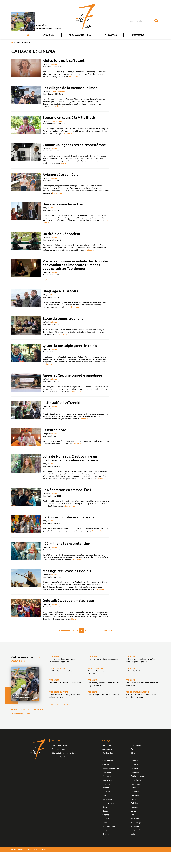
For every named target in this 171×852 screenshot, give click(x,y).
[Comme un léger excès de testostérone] (26, 153)
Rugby (105, 811)
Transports (106, 830)
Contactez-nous (58, 749)
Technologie (136, 822)
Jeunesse (135, 791)
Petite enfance (108, 803)
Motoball (135, 795)
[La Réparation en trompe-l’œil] (26, 497)
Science (105, 814)
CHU (133, 753)
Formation (135, 784)
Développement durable (112, 768)
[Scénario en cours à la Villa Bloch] (26, 125)
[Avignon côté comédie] (26, 183)
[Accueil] (28, 35)
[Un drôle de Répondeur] (26, 241)
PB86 (133, 799)
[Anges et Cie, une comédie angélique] (26, 382)
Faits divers (136, 780)
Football (106, 784)
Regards (111, 35)
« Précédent (64, 630)
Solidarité (135, 818)
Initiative (106, 791)
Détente (134, 764)
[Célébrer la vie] (26, 437)
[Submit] (156, 21)
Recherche (107, 807)
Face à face (107, 780)
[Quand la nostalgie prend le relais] (26, 354)
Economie (137, 35)
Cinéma (54, 64)
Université (135, 830)
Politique (135, 803)
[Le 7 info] (85, 16)
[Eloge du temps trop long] (26, 325)
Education (135, 772)
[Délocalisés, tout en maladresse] (26, 609)
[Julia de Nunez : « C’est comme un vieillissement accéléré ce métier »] (26, 467)
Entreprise (106, 776)
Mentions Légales (59, 756)
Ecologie (134, 768)
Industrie (135, 787)
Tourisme (135, 826)
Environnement (137, 776)
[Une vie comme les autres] (26, 213)
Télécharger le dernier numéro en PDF (28, 709)
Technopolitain (79, 35)
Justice (105, 795)
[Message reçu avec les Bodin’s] (26, 579)
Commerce (135, 756)
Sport (104, 822)
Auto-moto (107, 749)
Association (136, 745)
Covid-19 (135, 760)
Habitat (105, 787)
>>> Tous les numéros (59, 704)
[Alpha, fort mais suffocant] (26, 68)
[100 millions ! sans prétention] (26, 551)
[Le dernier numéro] (23, 21)
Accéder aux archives (21, 713)
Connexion (42, 849)
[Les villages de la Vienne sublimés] (26, 96)
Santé (133, 811)
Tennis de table (108, 826)
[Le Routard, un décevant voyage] (26, 524)
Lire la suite (74, 76)
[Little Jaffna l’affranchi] (26, 410)
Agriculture (107, 745)
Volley (133, 834)
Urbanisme (107, 834)
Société (105, 818)
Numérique (62, 91)
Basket (134, 749)
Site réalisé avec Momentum (64, 753)
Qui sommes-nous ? (60, 745)
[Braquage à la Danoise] (26, 298)
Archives (57, 28)
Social (133, 814)
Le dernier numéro (44, 28)
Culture (60, 121)
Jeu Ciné (49, 35)
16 (99, 630)
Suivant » (108, 630)
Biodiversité (107, 753)
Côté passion (107, 760)
